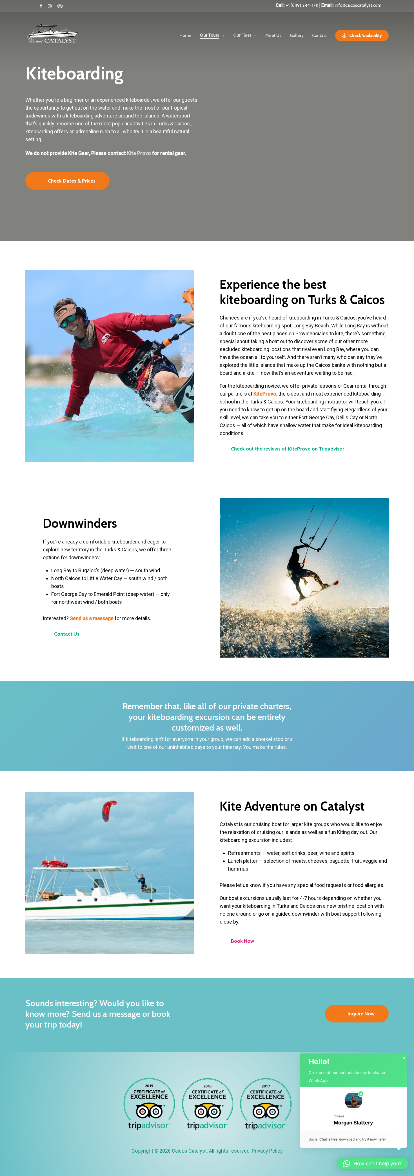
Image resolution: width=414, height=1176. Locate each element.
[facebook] (41, 6)
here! (382, 1139)
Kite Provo (139, 153)
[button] (67, 181)
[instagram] (50, 6)
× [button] (403, 1057)
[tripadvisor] (60, 6)
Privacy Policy (267, 1151)
